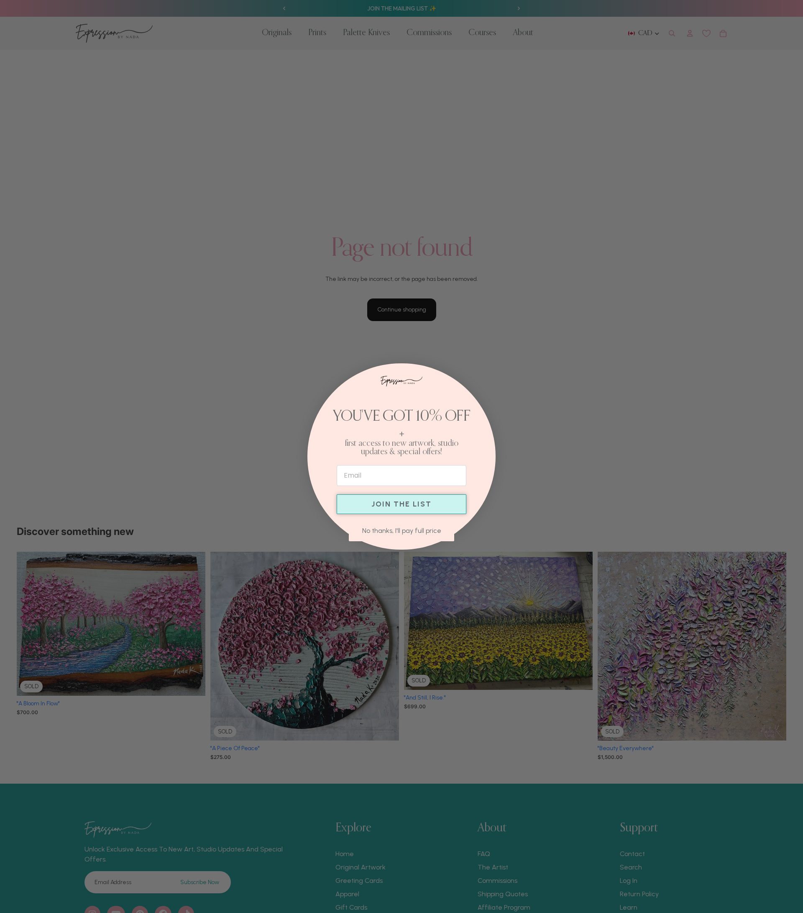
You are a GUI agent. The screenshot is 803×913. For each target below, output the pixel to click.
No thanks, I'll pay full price (401, 531)
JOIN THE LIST (401, 504)
